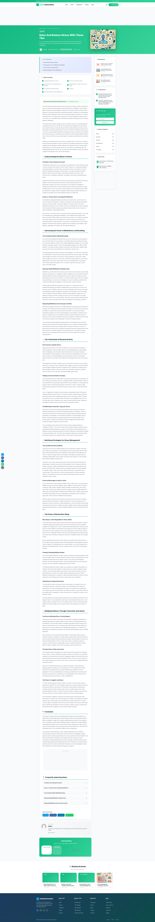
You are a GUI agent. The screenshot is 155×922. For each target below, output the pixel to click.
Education (92, 912)
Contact (117, 1)
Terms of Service (109, 905)
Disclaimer (108, 907)
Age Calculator (78, 907)
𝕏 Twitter (46, 815)
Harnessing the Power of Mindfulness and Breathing (52, 84)
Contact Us (108, 910)
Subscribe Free (105, 122)
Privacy (108, 919)
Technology (92, 902)
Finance (92, 905)
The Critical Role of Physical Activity (51, 88)
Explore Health (46, 847)
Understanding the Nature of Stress (51, 80)
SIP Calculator (77, 905)
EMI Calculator (78, 902)
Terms (112, 919)
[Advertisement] (77, 16)
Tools (72, 4)
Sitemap (107, 912)
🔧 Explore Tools (113, 4)
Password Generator (79, 912)
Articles (87, 4)
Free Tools (57, 847)
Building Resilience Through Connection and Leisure (77, 84)
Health (44, 28)
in (2, 461)
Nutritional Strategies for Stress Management (52, 91)
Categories (79, 4)
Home (66, 4)
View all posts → (51, 832)
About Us (61, 912)
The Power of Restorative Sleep (75, 80)
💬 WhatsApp (69, 815)
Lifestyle (92, 910)
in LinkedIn (61, 815)
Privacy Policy (109, 902)
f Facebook (53, 815)
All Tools (61, 905)
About (113, 1)
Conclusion (71, 88)
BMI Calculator (78, 910)
